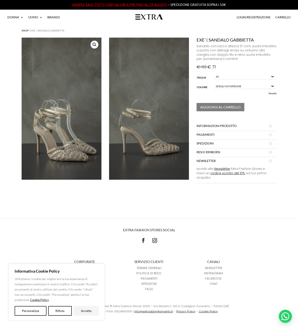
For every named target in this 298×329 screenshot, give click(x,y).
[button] (94, 45)
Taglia (201, 77)
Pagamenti (149, 278)
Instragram (213, 273)
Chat (214, 284)
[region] (57, 292)
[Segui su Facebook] (143, 240)
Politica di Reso (148, 273)
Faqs (149, 289)
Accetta (86, 311)
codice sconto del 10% (227, 173)
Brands (53, 17)
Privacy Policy (185, 311)
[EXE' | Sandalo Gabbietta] (149, 178)
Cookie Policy (39, 300)
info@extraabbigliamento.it (153, 311)
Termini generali (149, 268)
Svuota (272, 93)
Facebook (213, 278)
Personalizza (30, 311)
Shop (25, 30)
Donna (13, 17)
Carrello (283, 17)
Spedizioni (149, 284)
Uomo (33, 17)
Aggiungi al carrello (220, 107)
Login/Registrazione (254, 17)
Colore (202, 87)
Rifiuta (59, 311)
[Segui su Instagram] (154, 240)
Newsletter (222, 169)
